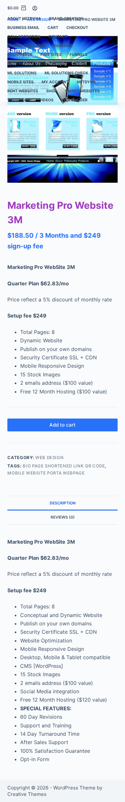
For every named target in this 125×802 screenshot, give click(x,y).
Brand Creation (66, 18)
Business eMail (23, 27)
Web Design (49, 457)
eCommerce (19, 54)
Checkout (77, 27)
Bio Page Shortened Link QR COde (64, 465)
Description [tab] (63, 503)
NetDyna (86, 81)
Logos (79, 63)
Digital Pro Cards (26, 45)
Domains (63, 45)
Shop (51, 90)
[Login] (34, 8)
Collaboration (23, 36)
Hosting (16, 63)
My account (55, 81)
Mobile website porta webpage (46, 472)
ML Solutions (22, 72)
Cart (52, 27)
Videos (46, 99)
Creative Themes (26, 794)
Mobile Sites (20, 81)
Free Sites (51, 54)
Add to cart (62, 425)
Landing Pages (48, 63)
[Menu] (115, 59)
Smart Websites (82, 90)
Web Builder (75, 99)
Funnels (79, 54)
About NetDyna (24, 18)
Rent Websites (22, 90)
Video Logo (19, 99)
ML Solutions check (66, 72)
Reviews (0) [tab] (63, 517)
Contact (58, 36)
